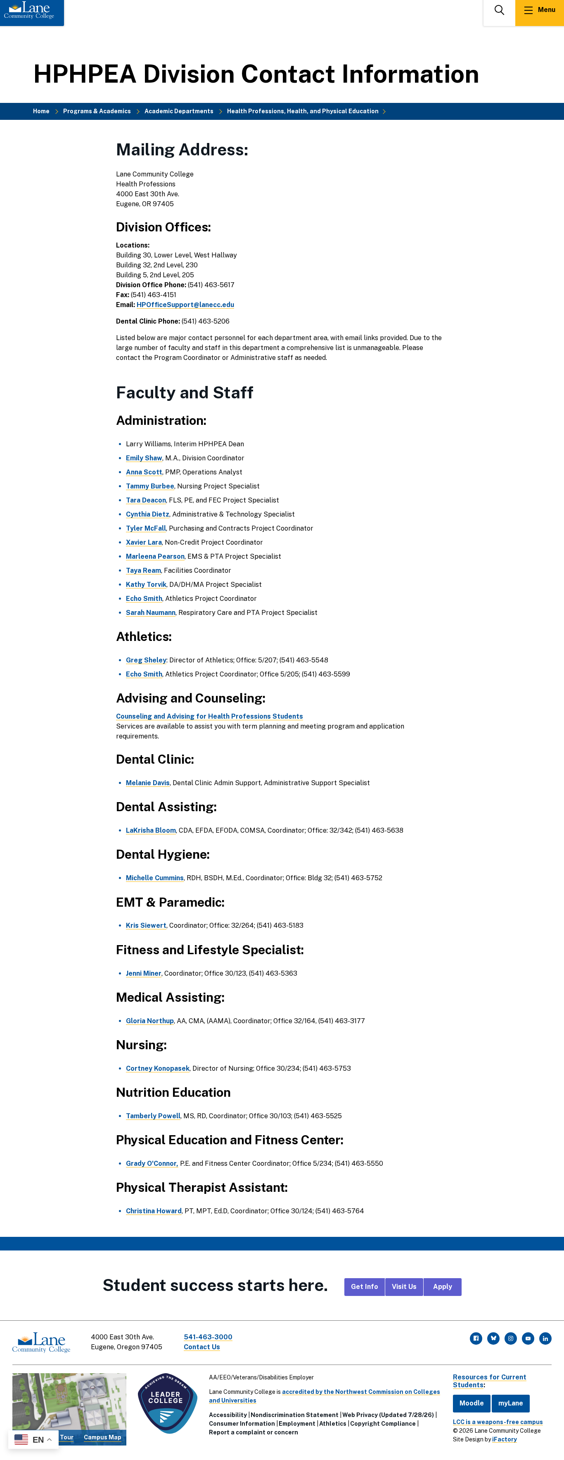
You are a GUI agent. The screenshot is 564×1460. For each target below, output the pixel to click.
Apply (442, 1287)
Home (41, 111)
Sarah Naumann (150, 613)
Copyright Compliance (383, 1423)
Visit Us (404, 1287)
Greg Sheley (146, 660)
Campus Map (102, 1437)
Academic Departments (179, 111)
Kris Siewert (146, 925)
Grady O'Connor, (152, 1163)
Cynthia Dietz (147, 514)
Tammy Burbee (150, 486)
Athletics (332, 1423)
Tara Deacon (146, 500)
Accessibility (228, 1415)
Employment (297, 1423)
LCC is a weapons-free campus (498, 1422)
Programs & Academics (97, 111)
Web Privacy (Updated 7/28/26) (388, 1415)
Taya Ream (143, 570)
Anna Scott (144, 472)
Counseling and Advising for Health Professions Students (209, 716)
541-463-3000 (208, 1337)
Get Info (364, 1287)
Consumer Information (242, 1423)
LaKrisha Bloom (151, 830)
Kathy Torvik (146, 584)
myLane (510, 1403)
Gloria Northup (150, 1021)
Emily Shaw (144, 458)
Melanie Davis (148, 783)
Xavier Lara (144, 542)
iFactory (504, 1439)
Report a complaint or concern (253, 1432)
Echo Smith (144, 599)
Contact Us (202, 1347)
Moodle (472, 1403)
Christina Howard (154, 1211)
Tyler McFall (146, 528)
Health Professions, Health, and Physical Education (303, 111)
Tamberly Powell (153, 1116)
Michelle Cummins (155, 878)
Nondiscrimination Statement (295, 1415)
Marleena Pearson (155, 556)
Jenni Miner (143, 973)
